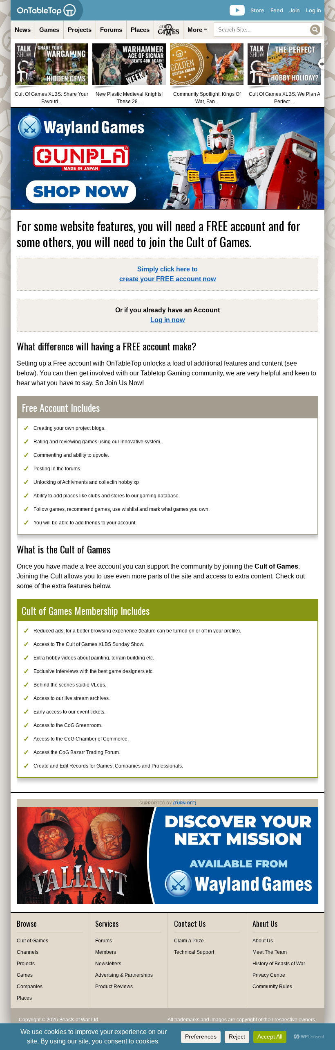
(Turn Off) (184, 803)
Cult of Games (32, 941)
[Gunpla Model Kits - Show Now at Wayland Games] (167, 158)
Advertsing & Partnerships (124, 975)
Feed (276, 10)
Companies (29, 986)
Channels (27, 952)
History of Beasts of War (278, 963)
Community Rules (272, 986)
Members (105, 952)
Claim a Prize (189, 941)
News (23, 29)
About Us (262, 941)
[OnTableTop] (47, 10)
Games (49, 29)
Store (257, 10)
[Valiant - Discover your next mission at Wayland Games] (167, 902)
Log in (313, 10)
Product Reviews (114, 986)
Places (140, 29)
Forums (111, 29)
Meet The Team (269, 952)
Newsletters (108, 963)
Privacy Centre (268, 975)
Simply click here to (167, 274)
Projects (80, 29)
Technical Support (194, 952)
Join (294, 10)
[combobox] (268, 29)
